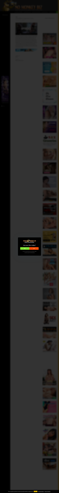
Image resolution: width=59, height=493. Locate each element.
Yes (24, 248)
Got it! (35, 491)
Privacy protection (47, 491)
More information (41, 491)
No (34, 248)
